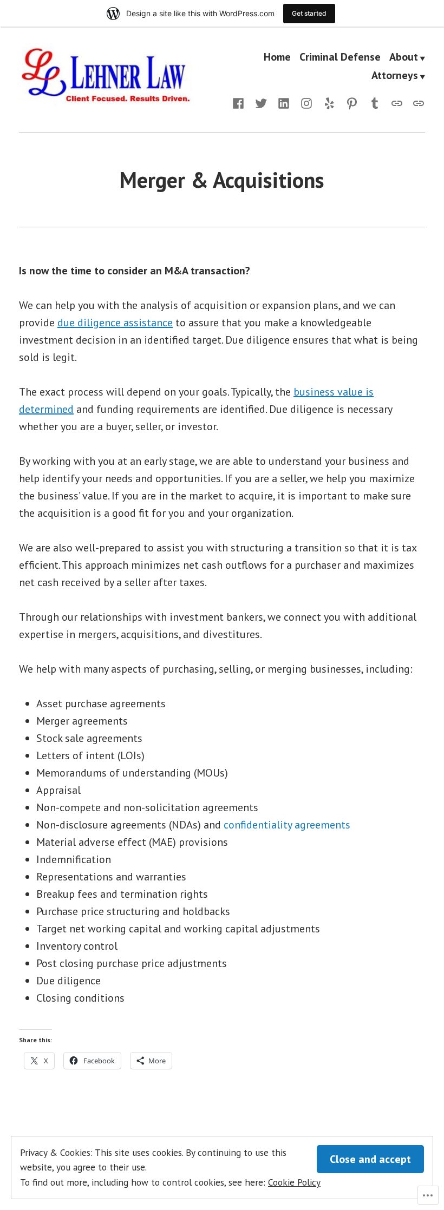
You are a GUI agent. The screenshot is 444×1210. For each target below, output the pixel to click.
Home (277, 58)
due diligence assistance (115, 322)
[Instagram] (306, 102)
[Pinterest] (352, 102)
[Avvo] (397, 102)
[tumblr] (374, 102)
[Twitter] (261, 102)
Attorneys (394, 76)
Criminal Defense (340, 58)
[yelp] (329, 102)
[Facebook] (240, 102)
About (403, 58)
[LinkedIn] (283, 102)
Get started (309, 13)
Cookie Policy (294, 1182)
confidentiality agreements (287, 825)
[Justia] (416, 102)
